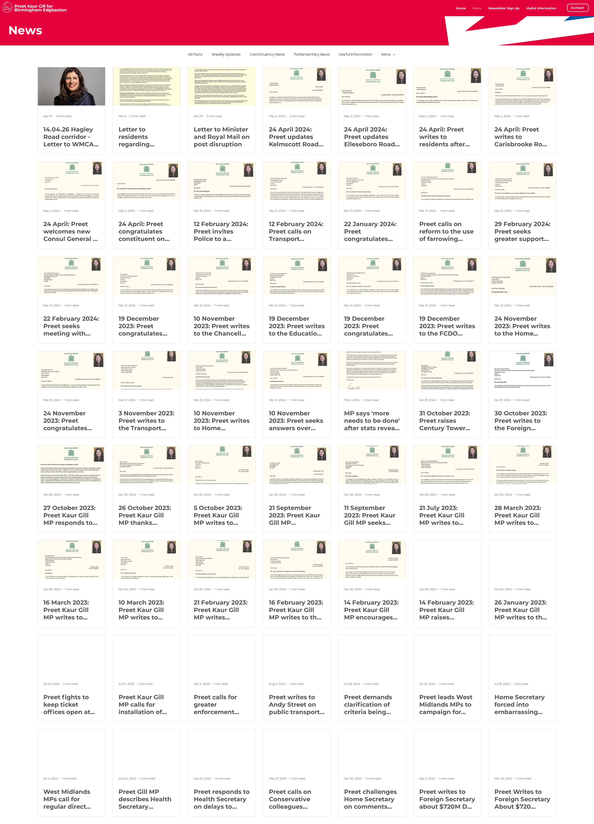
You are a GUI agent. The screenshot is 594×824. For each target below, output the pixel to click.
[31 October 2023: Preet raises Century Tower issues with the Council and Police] (447, 370)
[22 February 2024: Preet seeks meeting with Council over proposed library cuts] (71, 275)
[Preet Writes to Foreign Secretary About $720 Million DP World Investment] (522, 749)
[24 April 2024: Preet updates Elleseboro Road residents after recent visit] (372, 86)
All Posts (195, 54)
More (386, 54)
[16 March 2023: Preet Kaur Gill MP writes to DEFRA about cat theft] (71, 559)
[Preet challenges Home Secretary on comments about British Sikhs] (372, 749)
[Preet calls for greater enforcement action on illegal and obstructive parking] (221, 654)
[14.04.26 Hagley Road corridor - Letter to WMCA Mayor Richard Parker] (71, 86)
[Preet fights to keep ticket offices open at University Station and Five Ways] (71, 654)
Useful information (355, 54)
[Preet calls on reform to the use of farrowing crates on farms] (447, 181)
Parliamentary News (312, 54)
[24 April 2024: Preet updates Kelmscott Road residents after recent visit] (297, 86)
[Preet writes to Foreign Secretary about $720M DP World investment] (447, 749)
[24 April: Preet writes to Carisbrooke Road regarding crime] (522, 86)
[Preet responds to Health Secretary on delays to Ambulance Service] (221, 749)
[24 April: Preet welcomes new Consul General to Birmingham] (71, 181)
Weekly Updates (226, 54)
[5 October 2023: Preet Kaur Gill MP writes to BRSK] (221, 465)
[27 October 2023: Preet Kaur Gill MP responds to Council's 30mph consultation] (71, 465)
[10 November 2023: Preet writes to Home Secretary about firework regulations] (221, 370)
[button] (541, 8)
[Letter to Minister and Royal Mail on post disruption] (221, 86)
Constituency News (267, 54)
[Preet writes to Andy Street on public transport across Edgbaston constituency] (297, 654)
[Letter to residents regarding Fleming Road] (146, 86)
